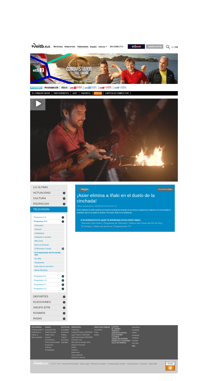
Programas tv (36, 332)
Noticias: (65, 327)
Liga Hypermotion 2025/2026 (82, 337)
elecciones (42, 301)
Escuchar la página (165, 189)
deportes (40, 296)
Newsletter (136, 327)
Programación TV (122, 226)
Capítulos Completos (117, 93)
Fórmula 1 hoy (76, 340)
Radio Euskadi (50, 332)
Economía (65, 332)
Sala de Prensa (119, 343)
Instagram (135, 335)
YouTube (135, 343)
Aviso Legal (84, 364)
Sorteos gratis (119, 333)
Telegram (135, 338)
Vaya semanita (36, 337)
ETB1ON (99, 87)
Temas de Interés (120, 339)
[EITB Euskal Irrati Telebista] (41, 45)
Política (64, 335)
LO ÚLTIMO (40, 187)
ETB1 (76, 87)
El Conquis (86, 226)
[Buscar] (168, 47)
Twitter (134, 332)
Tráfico (115, 331)
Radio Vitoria (49, 335)
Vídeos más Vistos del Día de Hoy (145, 223)
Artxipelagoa (49, 350)
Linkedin (135, 340)
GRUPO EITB (155, 46)
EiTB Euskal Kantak (52, 342)
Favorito (85, 93)
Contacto (143, 364)
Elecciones (117, 335)
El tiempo (116, 329)
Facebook (135, 330)
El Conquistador (41, 93)
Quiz (75, 93)
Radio (37, 318)
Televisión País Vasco (91, 223)
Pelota (73, 347)
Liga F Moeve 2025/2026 (80, 335)
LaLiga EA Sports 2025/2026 (81, 332)
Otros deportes (77, 355)
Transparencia (132, 364)
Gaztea (48, 337)
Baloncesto (75, 352)
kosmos (39, 312)
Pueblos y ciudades (121, 341)
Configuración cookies (116, 364)
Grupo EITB (41, 307)
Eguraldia (64, 342)
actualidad (42, 192)
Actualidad (65, 330)
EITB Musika (50, 340)
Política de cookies (98, 364)
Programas (36, 88)
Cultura (64, 337)
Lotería (115, 337)
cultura (39, 198)
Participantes (61, 93)
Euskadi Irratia (50, 330)
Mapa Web (153, 364)
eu (172, 47)
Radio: (48, 327)
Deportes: (76, 327)
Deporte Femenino (78, 345)
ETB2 (91, 87)
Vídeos (64, 88)
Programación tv (37, 330)
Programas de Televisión (115, 223)
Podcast (48, 347)
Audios (96, 335)
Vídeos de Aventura (102, 226)
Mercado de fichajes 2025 (80, 342)
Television (41, 209)
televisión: (36, 327)
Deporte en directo (78, 357)
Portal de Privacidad (70, 364)
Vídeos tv (34, 335)
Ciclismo (74, 350)
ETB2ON (114, 87)
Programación (51, 88)
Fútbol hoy (75, 330)
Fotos (96, 332)
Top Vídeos (98, 330)
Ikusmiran (65, 340)
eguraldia (41, 203)
